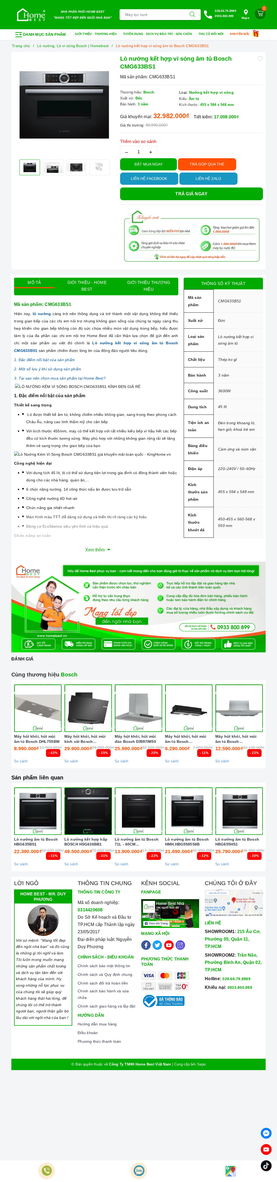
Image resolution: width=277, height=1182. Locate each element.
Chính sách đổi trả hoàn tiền (103, 983)
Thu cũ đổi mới (212, 33)
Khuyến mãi (240, 33)
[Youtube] (169, 945)
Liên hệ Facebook (149, 178)
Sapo (201, 1064)
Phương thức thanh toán (99, 1041)
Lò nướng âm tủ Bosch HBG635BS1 (36, 841)
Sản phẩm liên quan (37, 778)
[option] (64, 105)
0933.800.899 (224, 16)
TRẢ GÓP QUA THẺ (207, 164)
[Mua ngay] (62, 708)
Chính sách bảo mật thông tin (104, 966)
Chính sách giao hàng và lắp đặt (106, 1006)
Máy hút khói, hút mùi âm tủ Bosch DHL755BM (37, 738)
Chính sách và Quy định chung (105, 974)
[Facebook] (146, 945)
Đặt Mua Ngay (148, 164)
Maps (245, 18)
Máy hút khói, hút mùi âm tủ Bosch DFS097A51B (235, 739)
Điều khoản (88, 1033)
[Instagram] (180, 945)
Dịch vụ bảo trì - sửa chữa (169, 33)
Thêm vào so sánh (138, 141)
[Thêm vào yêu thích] (260, 58)
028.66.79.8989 (225, 10)
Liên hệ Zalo (208, 178)
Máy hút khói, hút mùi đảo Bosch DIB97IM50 (135, 738)
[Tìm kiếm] (192, 14)
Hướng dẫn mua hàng (97, 1024)
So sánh (21, 761)
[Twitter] (157, 945)
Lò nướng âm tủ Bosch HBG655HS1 (237, 841)
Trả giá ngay (191, 194)
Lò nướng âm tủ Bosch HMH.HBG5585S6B (187, 841)
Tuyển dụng (133, 33)
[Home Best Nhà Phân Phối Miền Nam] (31, 14)
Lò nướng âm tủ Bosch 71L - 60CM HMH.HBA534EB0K (137, 842)
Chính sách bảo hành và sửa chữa (103, 994)
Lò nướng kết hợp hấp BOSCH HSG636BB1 (85, 841)
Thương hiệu (106, 33)
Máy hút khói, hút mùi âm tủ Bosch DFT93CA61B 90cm (185, 739)
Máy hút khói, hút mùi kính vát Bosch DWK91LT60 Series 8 (84, 739)
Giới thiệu (83, 33)
